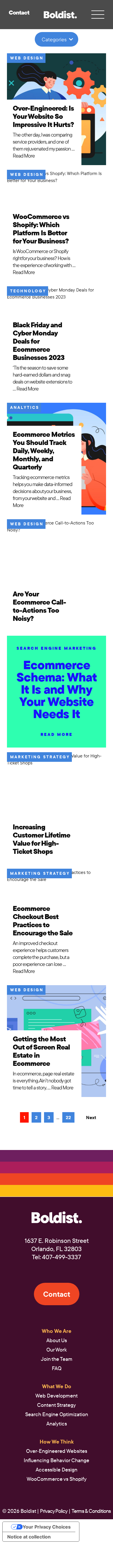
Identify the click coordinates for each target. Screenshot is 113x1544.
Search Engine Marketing (56, 648)
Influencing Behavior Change (56, 1460)
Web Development (56, 1395)
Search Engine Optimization (56, 1414)
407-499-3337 (61, 1257)
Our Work (56, 1349)
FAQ (56, 1368)
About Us (56, 1340)
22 (68, 1117)
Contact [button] (19, 12)
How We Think (57, 1441)
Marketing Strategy (40, 756)
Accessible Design (56, 1469)
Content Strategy (56, 1405)
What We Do (56, 1386)
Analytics (24, 407)
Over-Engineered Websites (56, 1451)
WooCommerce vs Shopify (57, 1479)
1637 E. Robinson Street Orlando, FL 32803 (57, 1244)
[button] (60, 15)
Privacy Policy (54, 1511)
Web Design (26, 58)
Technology (28, 291)
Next (91, 1117)
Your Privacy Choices (47, 1527)
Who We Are (56, 1331)
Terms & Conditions (91, 1511)
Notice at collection (29, 1537)
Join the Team (56, 1359)
